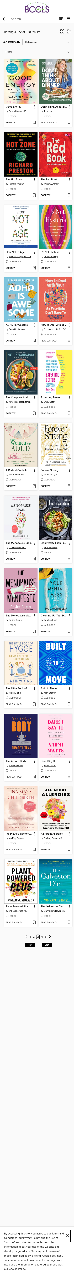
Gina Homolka (50, 547)
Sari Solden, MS (16, 474)
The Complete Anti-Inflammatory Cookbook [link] (19, 397)
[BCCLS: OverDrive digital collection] (37, 7)
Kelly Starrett (50, 692)
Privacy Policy (31, 1238)
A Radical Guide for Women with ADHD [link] (19, 470)
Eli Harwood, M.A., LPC (55, 329)
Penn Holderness (17, 329)
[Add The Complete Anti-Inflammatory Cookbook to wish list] (34, 413)
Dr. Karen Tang (51, 256)
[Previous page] (26, 937)
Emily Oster (49, 402)
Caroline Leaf (50, 620)
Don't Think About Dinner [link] (54, 106)
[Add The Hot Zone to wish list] (34, 195)
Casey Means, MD (17, 111)
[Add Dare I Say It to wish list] (69, 777)
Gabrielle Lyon (50, 474)
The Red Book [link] (49, 179)
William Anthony (51, 184)
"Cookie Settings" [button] (51, 1256)
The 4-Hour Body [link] (16, 761)
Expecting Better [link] (50, 397)
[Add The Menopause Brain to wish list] (34, 559)
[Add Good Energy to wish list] (34, 123)
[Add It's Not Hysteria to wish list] (69, 268)
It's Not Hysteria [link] (50, 252)
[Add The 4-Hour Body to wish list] (34, 777)
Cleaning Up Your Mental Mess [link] (54, 615)
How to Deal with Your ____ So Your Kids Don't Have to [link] (54, 325)
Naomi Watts (50, 765)
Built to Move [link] (49, 688)
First (30, 945)
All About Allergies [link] (52, 833)
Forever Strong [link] (49, 470)
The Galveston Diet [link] (52, 906)
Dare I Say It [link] (48, 761)
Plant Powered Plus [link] (17, 906)
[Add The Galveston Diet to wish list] (69, 922)
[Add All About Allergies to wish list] (69, 850)
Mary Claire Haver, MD (54, 911)
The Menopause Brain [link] (19, 543)
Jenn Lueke (49, 111)
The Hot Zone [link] (14, 179)
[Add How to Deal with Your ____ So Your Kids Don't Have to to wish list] (69, 341)
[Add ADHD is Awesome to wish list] (34, 341)
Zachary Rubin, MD (53, 838)
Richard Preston (16, 184)
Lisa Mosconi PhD (17, 547)
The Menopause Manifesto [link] (19, 615)
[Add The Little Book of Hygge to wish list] (34, 704)
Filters (9, 51)
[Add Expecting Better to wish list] (69, 413)
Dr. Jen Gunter (15, 620)
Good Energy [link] (13, 106)
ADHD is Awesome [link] (17, 325)
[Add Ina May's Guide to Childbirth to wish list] (34, 850)
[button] (62, 32)
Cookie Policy (17, 1269)
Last (47, 945)
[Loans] (61, 19)
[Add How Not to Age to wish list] (34, 268)
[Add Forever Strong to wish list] (69, 486)
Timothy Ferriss (16, 765)
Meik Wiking (15, 692)
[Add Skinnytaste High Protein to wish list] (69, 559)
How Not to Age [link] (15, 252)
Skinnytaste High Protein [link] (54, 543)
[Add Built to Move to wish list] (69, 704)
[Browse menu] (68, 18)
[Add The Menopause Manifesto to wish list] (34, 631)
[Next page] (50, 937)
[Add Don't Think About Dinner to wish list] (69, 123)
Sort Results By (11, 42)
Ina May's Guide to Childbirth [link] (19, 833)
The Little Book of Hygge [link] (19, 688)
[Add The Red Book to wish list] (69, 195)
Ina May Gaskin (16, 838)
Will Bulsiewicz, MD (18, 911)
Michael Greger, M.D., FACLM (21, 256)
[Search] (5, 19)
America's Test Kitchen (19, 402)
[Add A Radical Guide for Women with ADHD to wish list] (34, 486)
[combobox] (30, 19)
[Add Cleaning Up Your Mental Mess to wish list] (69, 631)
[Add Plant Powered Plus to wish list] (34, 922)
